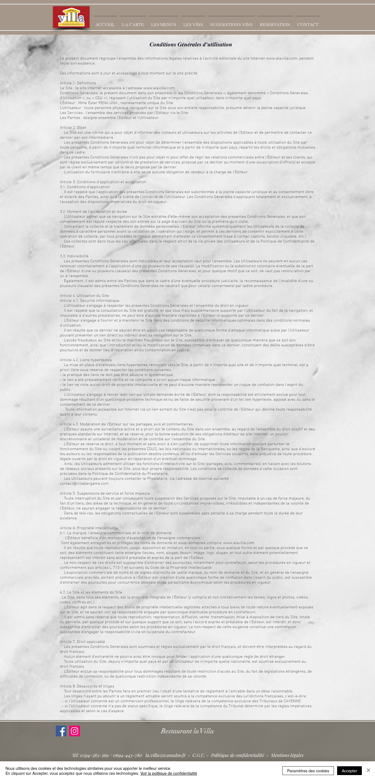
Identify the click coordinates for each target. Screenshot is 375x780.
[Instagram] (74, 731)
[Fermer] (368, 771)
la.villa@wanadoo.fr (165, 755)
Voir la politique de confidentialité (168, 773)
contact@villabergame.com (84, 483)
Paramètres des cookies (308, 770)
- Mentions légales (283, 755)
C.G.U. (198, 755)
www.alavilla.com (281, 58)
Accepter (349, 770)
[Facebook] (61, 731)
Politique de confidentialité (237, 755)
